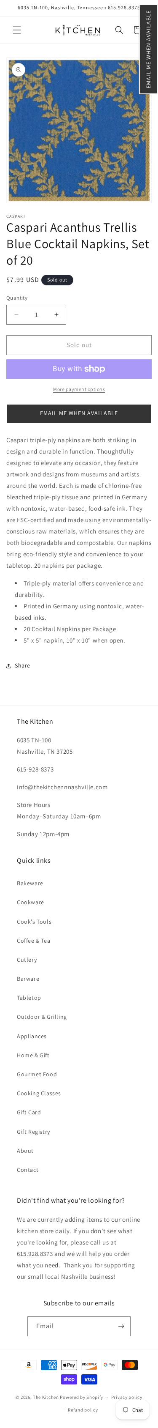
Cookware (30, 902)
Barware (28, 978)
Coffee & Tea (33, 940)
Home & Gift (33, 1055)
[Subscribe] (121, 1326)
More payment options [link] (79, 389)
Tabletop (29, 997)
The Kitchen (46, 1397)
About (25, 1150)
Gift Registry (33, 1131)
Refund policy (83, 1410)
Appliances (32, 1036)
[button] (148, 49)
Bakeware (30, 883)
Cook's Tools (34, 921)
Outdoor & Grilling (42, 1016)
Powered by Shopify (81, 1397)
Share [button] (22, 665)
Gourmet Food (37, 1074)
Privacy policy (126, 1397)
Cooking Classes (39, 1093)
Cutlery (27, 959)
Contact (27, 1170)
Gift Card (29, 1112)
